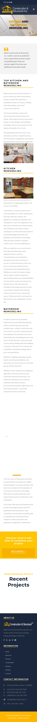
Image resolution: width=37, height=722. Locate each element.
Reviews (8, 666)
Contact (8, 673)
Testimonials (9, 662)
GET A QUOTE (17, 551)
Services (8, 659)
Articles (7, 670)
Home (7, 651)
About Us (8, 655)
